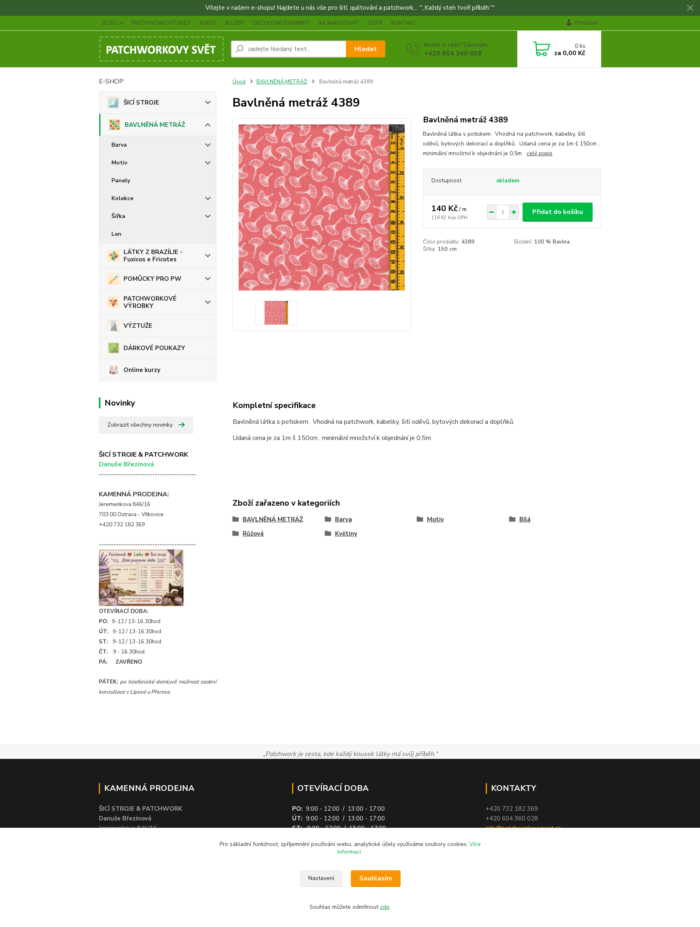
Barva (119, 145)
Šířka (118, 216)
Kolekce (122, 198)
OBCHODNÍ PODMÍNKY (281, 23)
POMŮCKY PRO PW (152, 279)
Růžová (253, 534)
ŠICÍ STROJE (141, 102)
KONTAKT (404, 23)
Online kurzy (142, 370)
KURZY (208, 23)
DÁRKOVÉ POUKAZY (154, 348)
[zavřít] (689, 8)
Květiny (346, 534)
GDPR (375, 23)
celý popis (540, 153)
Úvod (239, 81)
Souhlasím (375, 878)
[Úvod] (161, 49)
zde (384, 907)
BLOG (109, 23)
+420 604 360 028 (453, 53)
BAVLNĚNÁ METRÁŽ (155, 125)
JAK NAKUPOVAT (338, 23)
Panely (120, 180)
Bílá (525, 519)
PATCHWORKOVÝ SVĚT (161, 23)
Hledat (365, 49)
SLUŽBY (234, 23)
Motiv (119, 163)
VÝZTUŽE (138, 326)
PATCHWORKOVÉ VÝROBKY (150, 302)
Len (116, 234)
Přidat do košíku (557, 211)
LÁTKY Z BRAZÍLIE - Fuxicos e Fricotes (153, 255)
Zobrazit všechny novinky (140, 425)
